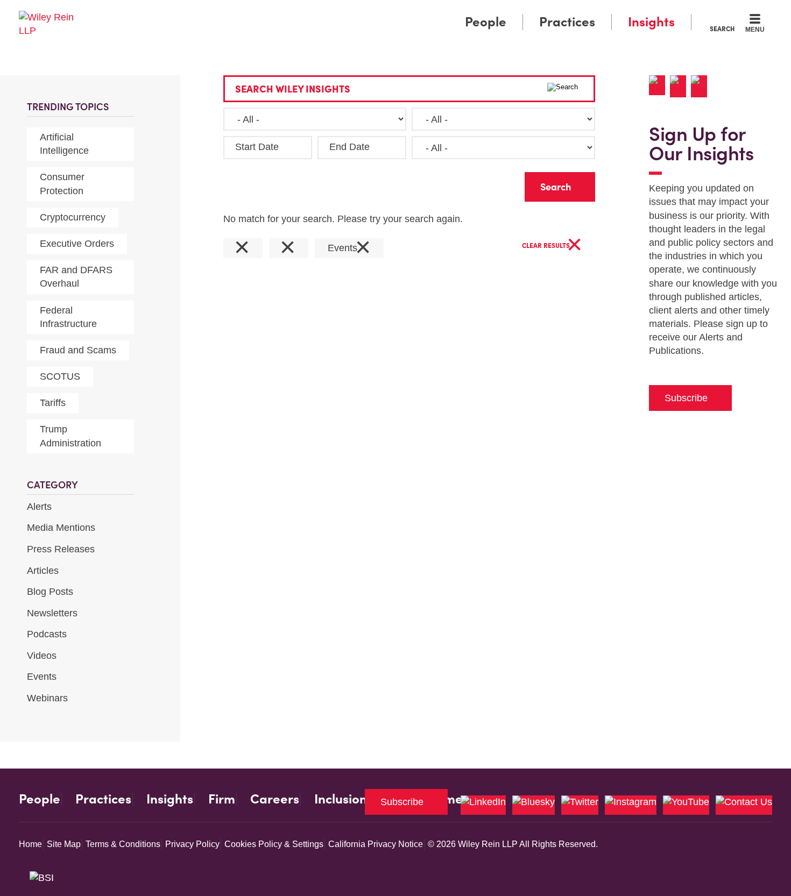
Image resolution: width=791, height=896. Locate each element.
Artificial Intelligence (64, 144)
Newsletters (52, 613)
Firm (221, 799)
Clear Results (552, 246)
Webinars (47, 698)
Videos (41, 655)
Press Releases (61, 549)
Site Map (64, 844)
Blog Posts (50, 591)
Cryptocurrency (72, 217)
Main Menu (363, 11)
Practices (567, 21)
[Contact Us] (744, 805)
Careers (274, 799)
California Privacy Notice (375, 844)
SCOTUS (60, 376)
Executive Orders (77, 243)
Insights (651, 21)
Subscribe (686, 398)
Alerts (39, 506)
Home (30, 844)
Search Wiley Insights (292, 89)
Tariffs (53, 402)
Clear (499, 184)
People (485, 21)
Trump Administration (70, 436)
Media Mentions (61, 527)
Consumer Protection (62, 184)
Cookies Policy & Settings (273, 844)
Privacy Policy (192, 844)
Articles (43, 570)
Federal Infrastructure (68, 317)
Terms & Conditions (123, 844)
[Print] (680, 86)
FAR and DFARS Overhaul (76, 277)
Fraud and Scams (78, 350)
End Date (349, 146)
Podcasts (47, 634)
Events (41, 676)
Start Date (257, 146)
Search (722, 28)
